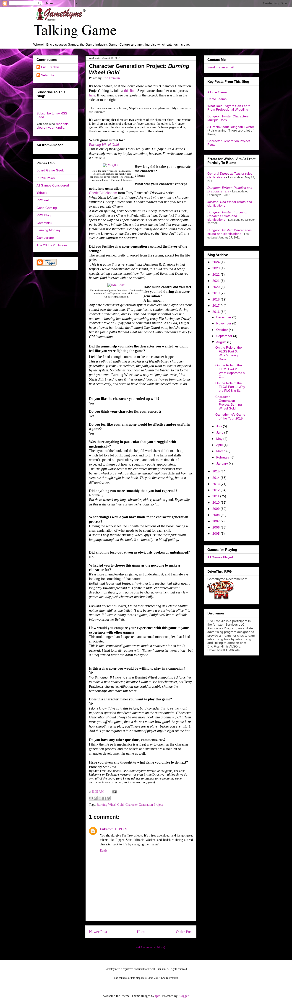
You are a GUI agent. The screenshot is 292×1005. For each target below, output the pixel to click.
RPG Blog (43, 215)
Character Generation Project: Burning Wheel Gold (228, 402)
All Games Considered (52, 185)
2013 (216, 484)
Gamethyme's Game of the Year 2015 (230, 416)
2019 (216, 293)
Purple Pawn (45, 178)
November (224, 323)
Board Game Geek (50, 170)
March (221, 451)
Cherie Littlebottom (103, 193)
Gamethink (44, 223)
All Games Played (220, 557)
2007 (216, 521)
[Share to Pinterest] (108, 798)
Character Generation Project (144, 804)
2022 (216, 274)
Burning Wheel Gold (104, 145)
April (220, 445)
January (222, 463)
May (219, 438)
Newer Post (98, 932)
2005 (216, 533)
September (224, 336)
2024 (216, 262)
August (221, 342)
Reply (103, 850)
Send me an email (220, 67)
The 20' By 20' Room (51, 245)
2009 (216, 508)
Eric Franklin (50, 67)
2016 (216, 311)
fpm (157, 996)
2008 (216, 515)
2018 (216, 299)
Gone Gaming (46, 208)
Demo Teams (217, 99)
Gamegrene (45, 237)
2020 (216, 287)
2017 (216, 305)
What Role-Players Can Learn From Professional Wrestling (228, 107)
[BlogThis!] (95, 798)
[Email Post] (114, 791)
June (220, 432)
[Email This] (91, 798)
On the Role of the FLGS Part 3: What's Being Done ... (228, 353)
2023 (216, 268)
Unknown (106, 829)
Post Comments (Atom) (150, 947)
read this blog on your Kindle (52, 125)
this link (130, 91)
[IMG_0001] (112, 165)
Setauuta (47, 75)
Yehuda (41, 192)
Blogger (183, 996)
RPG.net (42, 200)
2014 (216, 477)
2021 (216, 280)
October (222, 330)
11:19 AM (121, 829)
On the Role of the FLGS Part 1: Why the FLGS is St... (230, 387)
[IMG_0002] (116, 285)
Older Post (184, 932)
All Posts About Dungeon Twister (230, 127)
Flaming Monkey (48, 230)
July (219, 426)
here (92, 95)
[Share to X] (99, 798)
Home (141, 932)
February (223, 457)
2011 (216, 496)
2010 (216, 502)
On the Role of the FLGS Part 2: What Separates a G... (230, 370)
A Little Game (217, 92)
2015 (216, 471)
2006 (216, 527)
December (224, 317)
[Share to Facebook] (104, 798)
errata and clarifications (227, 215)
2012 (216, 490)
